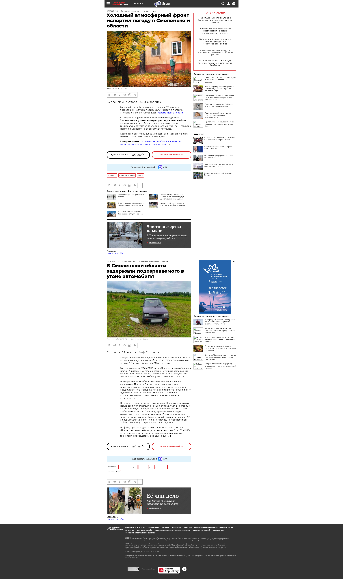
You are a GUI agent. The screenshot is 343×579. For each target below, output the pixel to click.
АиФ (125, 88)
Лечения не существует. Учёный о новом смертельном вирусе (219, 105)
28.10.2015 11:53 (112, 11)
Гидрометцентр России (170, 112)
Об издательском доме (135, 527)
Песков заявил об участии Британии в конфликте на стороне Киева (219, 139)
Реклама (165, 527)
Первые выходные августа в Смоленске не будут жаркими (130, 213)
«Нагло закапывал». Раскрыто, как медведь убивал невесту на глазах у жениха (220, 339)
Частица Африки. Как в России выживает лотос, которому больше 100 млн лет (219, 330)
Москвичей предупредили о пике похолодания (218, 156)
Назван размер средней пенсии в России (218, 174)
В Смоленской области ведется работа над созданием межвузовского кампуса (215, 41)
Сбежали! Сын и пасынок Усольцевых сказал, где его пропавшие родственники (220, 80)
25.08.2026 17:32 (113, 261)
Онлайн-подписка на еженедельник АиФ (172, 530)
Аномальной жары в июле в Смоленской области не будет (173, 204)
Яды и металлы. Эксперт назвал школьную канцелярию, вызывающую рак (218, 115)
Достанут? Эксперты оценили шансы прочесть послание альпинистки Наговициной (220, 357)
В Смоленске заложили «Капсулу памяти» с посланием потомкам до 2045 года (215, 63)
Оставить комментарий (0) (172, 155)
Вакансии (176, 527)
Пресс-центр (153, 527)
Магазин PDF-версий (201, 530)
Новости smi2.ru (115, 253)
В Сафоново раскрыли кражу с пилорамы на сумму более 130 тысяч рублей (215, 52)
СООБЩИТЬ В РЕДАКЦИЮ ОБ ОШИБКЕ (140, 533)
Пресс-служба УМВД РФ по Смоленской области (127, 339)
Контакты (129, 530)
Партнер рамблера (148, 569)
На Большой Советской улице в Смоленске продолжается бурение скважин (214, 20)
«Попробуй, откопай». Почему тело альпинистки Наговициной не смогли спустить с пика (220, 322)
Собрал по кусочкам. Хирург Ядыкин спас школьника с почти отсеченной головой (220, 366)
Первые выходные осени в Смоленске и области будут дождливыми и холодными (172, 197)
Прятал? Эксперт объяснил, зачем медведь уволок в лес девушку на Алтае (219, 124)
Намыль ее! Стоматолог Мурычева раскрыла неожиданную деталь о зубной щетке (219, 97)
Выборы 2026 (218, 530)
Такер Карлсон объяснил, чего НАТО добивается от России (219, 165)
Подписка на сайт (144, 530)
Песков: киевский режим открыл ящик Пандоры (218, 148)
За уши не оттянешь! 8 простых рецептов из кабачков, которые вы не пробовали (220, 348)
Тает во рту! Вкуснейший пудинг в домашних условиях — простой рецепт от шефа (219, 88)
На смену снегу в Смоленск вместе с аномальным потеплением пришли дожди (151, 142)
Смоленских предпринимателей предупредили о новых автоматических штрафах (215, 30)
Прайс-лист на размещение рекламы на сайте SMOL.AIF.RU (208, 527)
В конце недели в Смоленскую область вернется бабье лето (131, 204)
